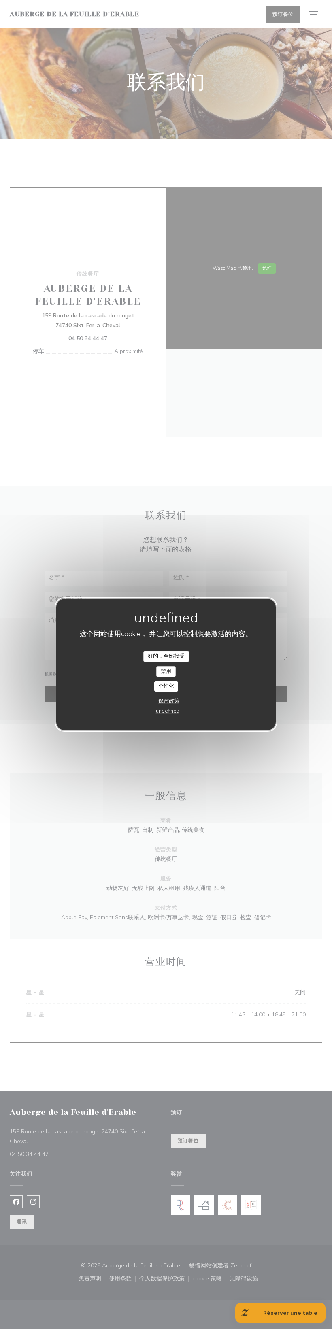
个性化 (166, 686)
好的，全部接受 (166, 656)
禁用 (166, 671)
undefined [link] (167, 711)
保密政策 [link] (168, 701)
